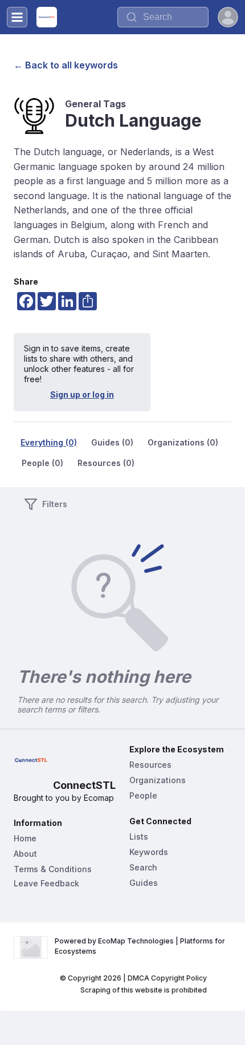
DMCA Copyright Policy (167, 978)
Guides (143, 883)
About (25, 853)
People (143, 795)
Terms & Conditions (53, 869)
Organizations (157, 780)
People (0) (42, 463)
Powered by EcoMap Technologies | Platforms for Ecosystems (141, 946)
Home (25, 838)
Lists (138, 836)
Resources (150, 764)
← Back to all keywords (66, 65)
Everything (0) (49, 442)
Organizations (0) (183, 442)
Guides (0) (112, 442)
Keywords (148, 852)
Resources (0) (105, 463)
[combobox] (163, 17)
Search (143, 867)
